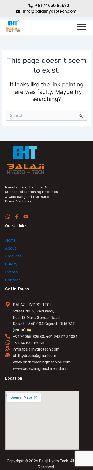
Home (10, 240)
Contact (12, 280)
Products (13, 256)
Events (11, 272)
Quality (11, 264)
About (10, 248)
